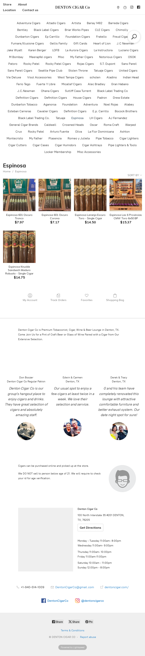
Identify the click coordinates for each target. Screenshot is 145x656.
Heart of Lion (102, 43)
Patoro (12, 64)
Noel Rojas (111, 104)
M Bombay (16, 57)
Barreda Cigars (118, 23)
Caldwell (50, 125)
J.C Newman (125, 43)
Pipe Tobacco (104, 138)
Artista (76, 23)
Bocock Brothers (126, 111)
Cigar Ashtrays (92, 145)
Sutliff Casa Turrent (78, 91)
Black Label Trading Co (112, 91)
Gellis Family (58, 43)
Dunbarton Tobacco (24, 104)
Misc (61, 57)
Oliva (78, 131)
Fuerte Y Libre (46, 84)
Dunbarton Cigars (27, 36)
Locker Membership (57, 152)
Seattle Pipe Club (50, 70)
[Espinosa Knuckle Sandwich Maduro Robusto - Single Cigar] (19, 247)
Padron (102, 97)
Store (7, 4)
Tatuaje (60, 118)
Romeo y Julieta (79, 138)
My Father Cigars (81, 57)
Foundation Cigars (78, 36)
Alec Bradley (96, 84)
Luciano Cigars (128, 50)
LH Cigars (96, 118)
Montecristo (15, 138)
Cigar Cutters (17, 145)
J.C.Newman (26, 91)
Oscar (94, 125)
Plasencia (55, 138)
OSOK (132, 57)
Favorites (87, 300)
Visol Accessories (39, 77)
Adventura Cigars (28, 23)
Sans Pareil (129, 64)
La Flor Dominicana (101, 131)
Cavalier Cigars (47, 111)
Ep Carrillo (52, 36)
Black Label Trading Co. (34, 118)
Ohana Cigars (50, 91)
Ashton (125, 131)
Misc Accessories (89, 152)
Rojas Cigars (85, 64)
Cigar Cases (41, 145)
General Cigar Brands (23, 125)
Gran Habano (120, 84)
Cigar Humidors (65, 145)
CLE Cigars (102, 30)
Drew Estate (121, 97)
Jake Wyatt (14, 50)
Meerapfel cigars (40, 57)
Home (7, 171)
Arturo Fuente (59, 131)
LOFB (55, 50)
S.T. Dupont (107, 64)
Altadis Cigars (56, 23)
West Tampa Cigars (71, 77)
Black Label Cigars (46, 30)
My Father (35, 138)
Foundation (69, 104)
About (22, 4)
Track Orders (58, 300)
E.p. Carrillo (101, 111)
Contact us (30, 10)
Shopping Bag (115, 300)
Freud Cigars (121, 36)
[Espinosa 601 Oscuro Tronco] (19, 195)
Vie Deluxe (13, 77)
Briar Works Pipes (77, 30)
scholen (95, 77)
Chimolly (122, 30)
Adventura (90, 104)
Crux (18, 131)
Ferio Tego (23, 84)
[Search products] (134, 36)
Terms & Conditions (72, 630)
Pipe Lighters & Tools (122, 145)
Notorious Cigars (110, 57)
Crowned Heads (73, 125)
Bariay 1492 (94, 23)
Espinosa (77, 118)
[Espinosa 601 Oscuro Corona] (55, 195)
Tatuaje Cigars (103, 70)
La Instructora (103, 50)
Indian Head (131, 77)
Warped (130, 125)
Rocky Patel (31, 64)
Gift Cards (80, 43)
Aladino (111, 77)
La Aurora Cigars (76, 50)
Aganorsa (49, 104)
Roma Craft (111, 125)
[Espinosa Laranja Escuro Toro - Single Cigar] (90, 195)
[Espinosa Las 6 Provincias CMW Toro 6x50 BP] (126, 195)
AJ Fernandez (118, 118)
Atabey (129, 104)
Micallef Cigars (72, 84)
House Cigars (82, 97)
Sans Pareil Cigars (20, 70)
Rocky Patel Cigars (58, 64)
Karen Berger (37, 50)
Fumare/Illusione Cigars (27, 43)
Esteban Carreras (19, 111)
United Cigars (128, 70)
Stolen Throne (78, 70)
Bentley (22, 30)
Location (9, 10)
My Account (30, 300)
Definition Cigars (27, 97)
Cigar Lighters (129, 138)
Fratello (101, 36)
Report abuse (88, 637)
